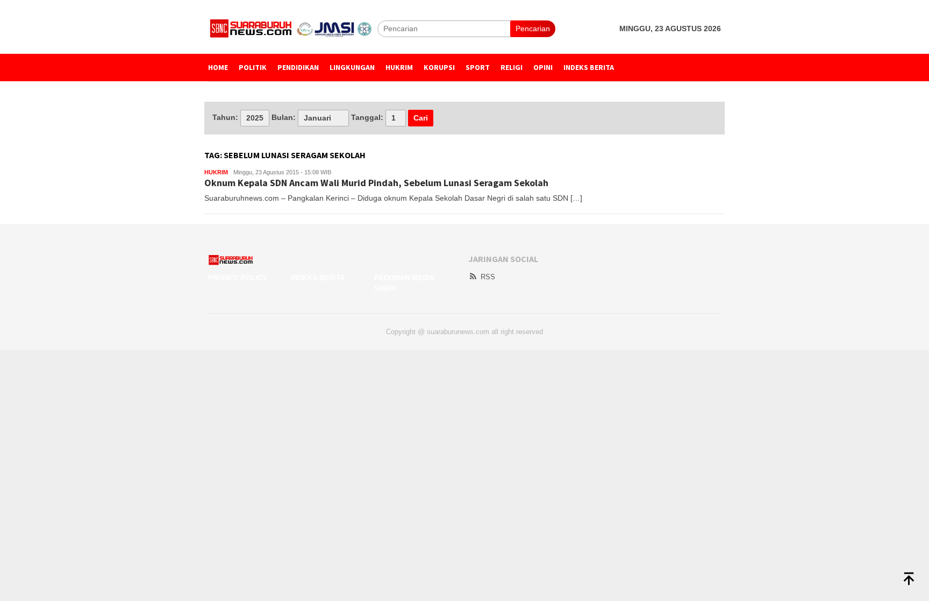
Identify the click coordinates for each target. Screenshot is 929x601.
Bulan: (283, 117)
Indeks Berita (318, 278)
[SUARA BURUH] (292, 28)
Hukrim (216, 172)
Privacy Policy (237, 278)
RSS (488, 277)
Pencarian (533, 28)
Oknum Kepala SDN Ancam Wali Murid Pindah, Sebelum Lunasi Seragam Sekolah (376, 182)
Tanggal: (367, 117)
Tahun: (225, 117)
